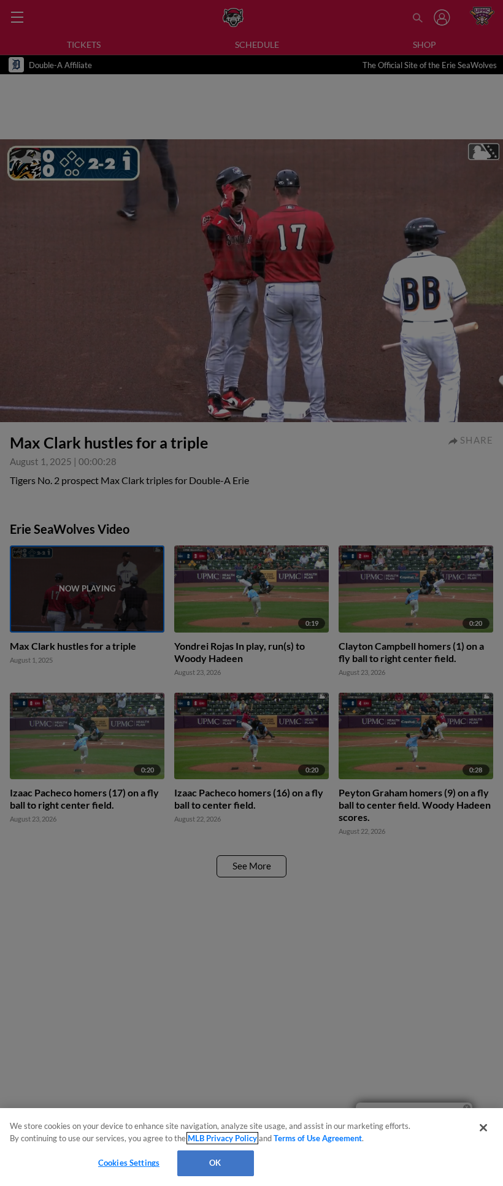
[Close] (483, 1127)
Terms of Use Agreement (318, 1138)
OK (215, 1163)
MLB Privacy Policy (222, 1138)
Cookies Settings (128, 1163)
